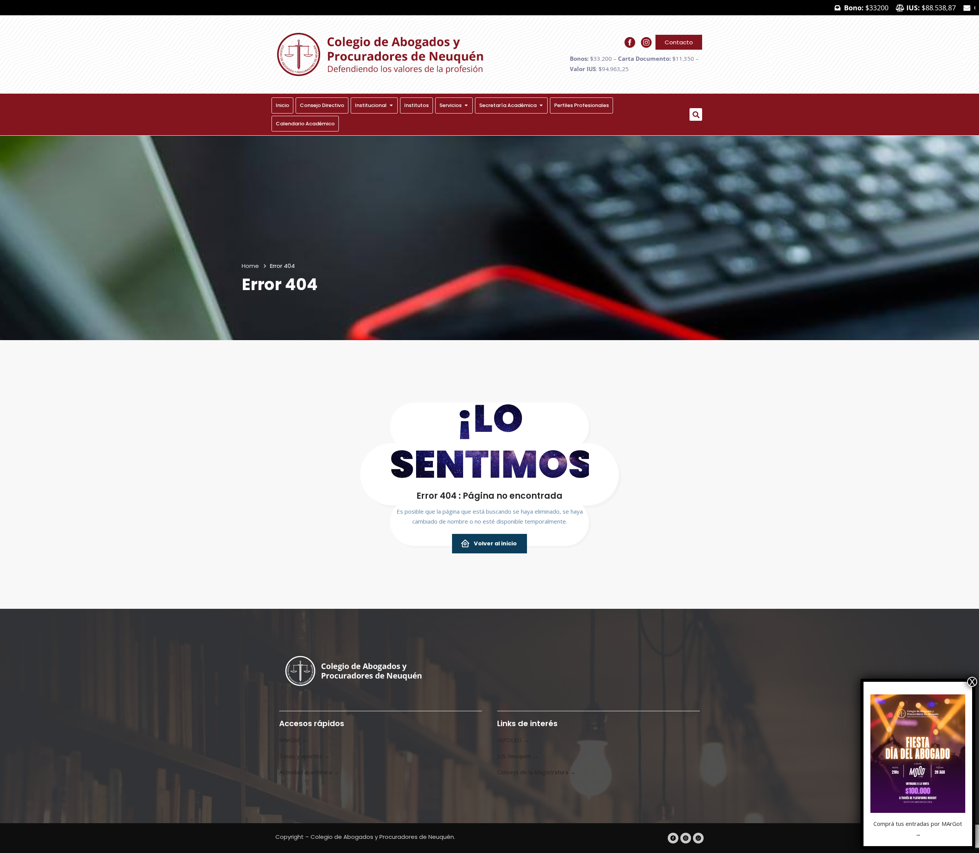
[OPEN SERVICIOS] (465, 105)
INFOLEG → (513, 740)
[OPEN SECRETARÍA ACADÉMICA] (540, 105)
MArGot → (293, 740)
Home (250, 266)
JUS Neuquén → (517, 756)
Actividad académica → (309, 772)
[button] (696, 114)
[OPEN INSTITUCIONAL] (391, 105)
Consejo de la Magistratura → (536, 772)
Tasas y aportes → (304, 756)
